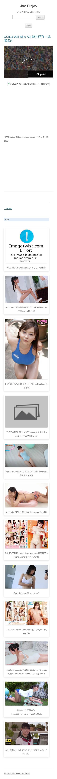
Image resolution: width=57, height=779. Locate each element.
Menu (28, 25)
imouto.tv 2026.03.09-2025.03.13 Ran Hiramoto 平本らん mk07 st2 (26, 309)
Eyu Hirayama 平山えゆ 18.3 (26, 593)
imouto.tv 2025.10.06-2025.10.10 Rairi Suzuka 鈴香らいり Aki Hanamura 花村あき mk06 (26, 672)
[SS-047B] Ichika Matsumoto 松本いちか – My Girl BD (26, 632)
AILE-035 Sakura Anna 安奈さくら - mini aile (26, 268)
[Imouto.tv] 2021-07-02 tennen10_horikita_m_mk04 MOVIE (26, 712)
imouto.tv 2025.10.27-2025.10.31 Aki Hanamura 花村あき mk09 (26, 474)
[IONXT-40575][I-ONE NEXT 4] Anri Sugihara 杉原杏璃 (26, 386)
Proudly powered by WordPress (17, 773)
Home (8, 208)
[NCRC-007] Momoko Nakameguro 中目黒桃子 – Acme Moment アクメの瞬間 (26, 555)
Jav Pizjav (28, 6)
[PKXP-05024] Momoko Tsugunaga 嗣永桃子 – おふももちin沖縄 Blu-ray (26, 434)
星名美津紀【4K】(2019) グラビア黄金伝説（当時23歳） (26, 752)
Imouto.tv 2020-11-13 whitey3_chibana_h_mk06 (26, 512)
